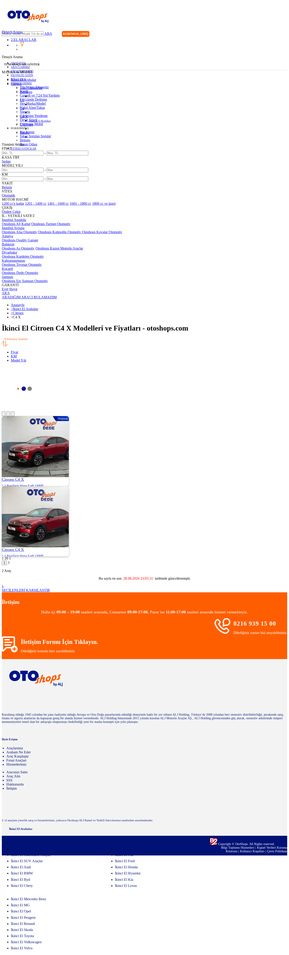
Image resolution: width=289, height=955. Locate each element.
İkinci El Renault (23, 924)
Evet (5, 289)
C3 (22, 100)
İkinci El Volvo (22, 948)
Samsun (7, 277)
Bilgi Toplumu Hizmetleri (238, 847)
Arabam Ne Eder (18, 752)
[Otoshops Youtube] (283, 34)
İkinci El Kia (124, 879)
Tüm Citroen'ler (31, 88)
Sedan (6, 161)
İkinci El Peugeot (23, 917)
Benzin (7, 187)
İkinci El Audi (21, 867)
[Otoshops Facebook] (265, 34)
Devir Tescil (28, 120)
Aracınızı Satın (17, 772)
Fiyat (14, 352)
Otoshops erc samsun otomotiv (25, 281)
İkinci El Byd (20, 879)
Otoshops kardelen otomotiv (23, 256)
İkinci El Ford (125, 861)
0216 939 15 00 (254, 623)
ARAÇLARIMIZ (20, 67)
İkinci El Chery (22, 886)
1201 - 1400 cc (36, 203)
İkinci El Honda (126, 867)
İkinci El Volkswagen (26, 942)
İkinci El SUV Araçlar (27, 861)
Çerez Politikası (277, 851)
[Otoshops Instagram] (255, 34)
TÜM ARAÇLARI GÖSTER (22, 64)
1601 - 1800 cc (80, 203)
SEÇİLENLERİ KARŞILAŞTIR (26, 590)
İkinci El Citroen (127, 842)
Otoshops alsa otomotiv (19, 232)
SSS (9, 780)
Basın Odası (28, 144)
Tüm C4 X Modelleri (40, 120)
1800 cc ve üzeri (104, 203)
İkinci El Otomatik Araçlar (30, 849)
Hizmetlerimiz (16, 764)
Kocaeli (7, 269)
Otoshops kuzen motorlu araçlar (59, 248)
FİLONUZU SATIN (22, 75)
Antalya (7, 236)
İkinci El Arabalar (23, 80)
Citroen (16, 84)
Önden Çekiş (11, 212)
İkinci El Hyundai (127, 873)
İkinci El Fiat (124, 855)
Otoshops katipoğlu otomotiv (60, 232)
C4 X (24, 116)
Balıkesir (8, 244)
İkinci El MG (20, 905)
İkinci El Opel (21, 911)
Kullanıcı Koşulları (252, 851)
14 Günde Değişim (33, 99)
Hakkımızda (15, 784)
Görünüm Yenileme (34, 116)
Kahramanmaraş (13, 260)
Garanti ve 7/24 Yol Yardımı (40, 95)
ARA (48, 34)
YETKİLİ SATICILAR (23, 148)
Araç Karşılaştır (17, 756)
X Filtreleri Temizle (16, 339)
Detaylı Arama (12, 32)
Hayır (13, 289)
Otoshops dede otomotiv (20, 273)
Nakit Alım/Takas (32, 108)
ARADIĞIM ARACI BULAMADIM (29, 297)
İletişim (25, 140)
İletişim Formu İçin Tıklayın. (59, 641)
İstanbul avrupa (13, 228)
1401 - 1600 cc (58, 203)
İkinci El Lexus (126, 886)
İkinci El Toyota (22, 936)
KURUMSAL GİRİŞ (75, 34)
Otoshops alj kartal (16, 224)
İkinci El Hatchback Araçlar (31, 855)
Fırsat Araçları (16, 760)
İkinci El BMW (22, 873)
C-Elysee (26, 124)
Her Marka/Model (33, 103)
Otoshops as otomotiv (18, 248)
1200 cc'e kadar (13, 203)
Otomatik (8, 195)
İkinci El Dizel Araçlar (27, 842)
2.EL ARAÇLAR (23, 40)
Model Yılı (18, 360)
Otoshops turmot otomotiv (50, 224)
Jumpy (24, 133)
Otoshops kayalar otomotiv (102, 232)
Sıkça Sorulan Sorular (35, 136)
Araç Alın (13, 776)
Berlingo (26, 92)
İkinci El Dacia (125, 849)
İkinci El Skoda (22, 930)
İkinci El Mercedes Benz (28, 899)
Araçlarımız (14, 748)
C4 (22, 108)
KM (14, 356)
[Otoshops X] (274, 34)
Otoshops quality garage (20, 240)
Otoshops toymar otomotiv (22, 265)
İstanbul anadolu (14, 220)
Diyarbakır (9, 252)
